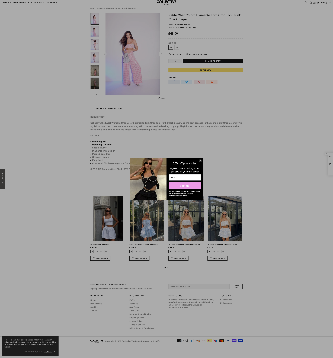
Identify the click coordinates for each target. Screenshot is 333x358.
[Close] (200, 160)
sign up (185, 185)
